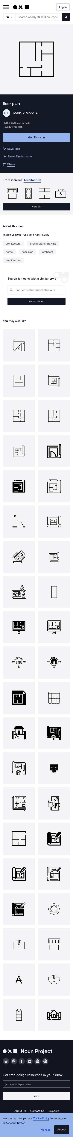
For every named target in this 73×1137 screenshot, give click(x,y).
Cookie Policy (41, 1118)
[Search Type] (9, 17)
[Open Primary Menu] (6, 7)
